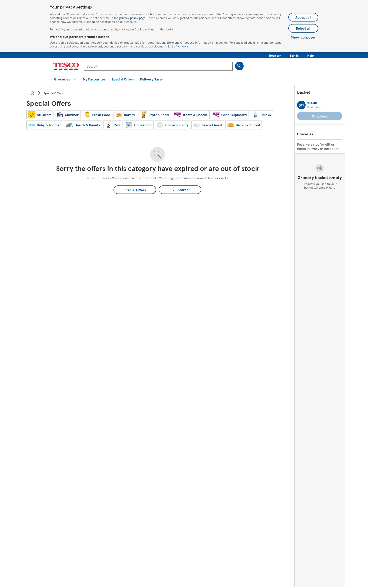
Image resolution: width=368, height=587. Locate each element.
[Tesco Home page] (66, 66)
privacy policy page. (132, 18)
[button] (275, 55)
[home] (32, 93)
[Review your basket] (301, 105)
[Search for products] (239, 66)
